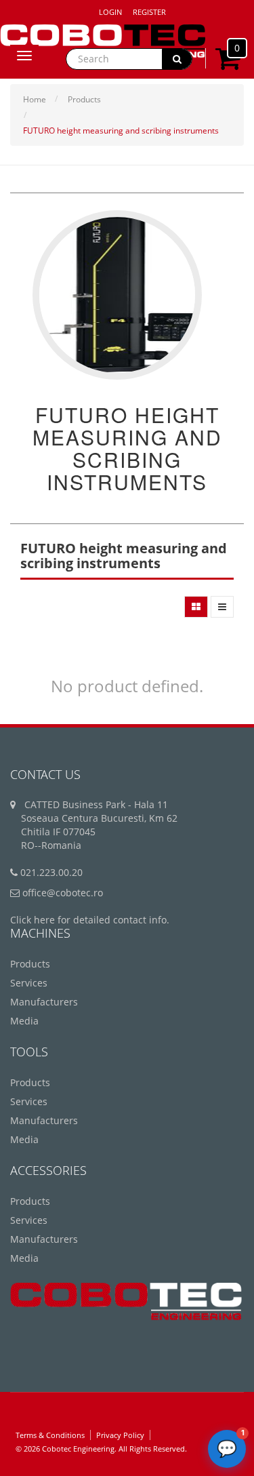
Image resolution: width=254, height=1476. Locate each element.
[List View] (222, 607)
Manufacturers (44, 1001)
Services (28, 982)
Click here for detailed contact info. (89, 919)
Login (110, 12)
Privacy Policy (120, 1435)
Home (34, 99)
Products (84, 99)
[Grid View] (196, 607)
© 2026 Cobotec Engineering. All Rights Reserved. (101, 1448)
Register (149, 12)
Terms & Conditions (50, 1435)
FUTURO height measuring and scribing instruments (121, 130)
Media (24, 1020)
